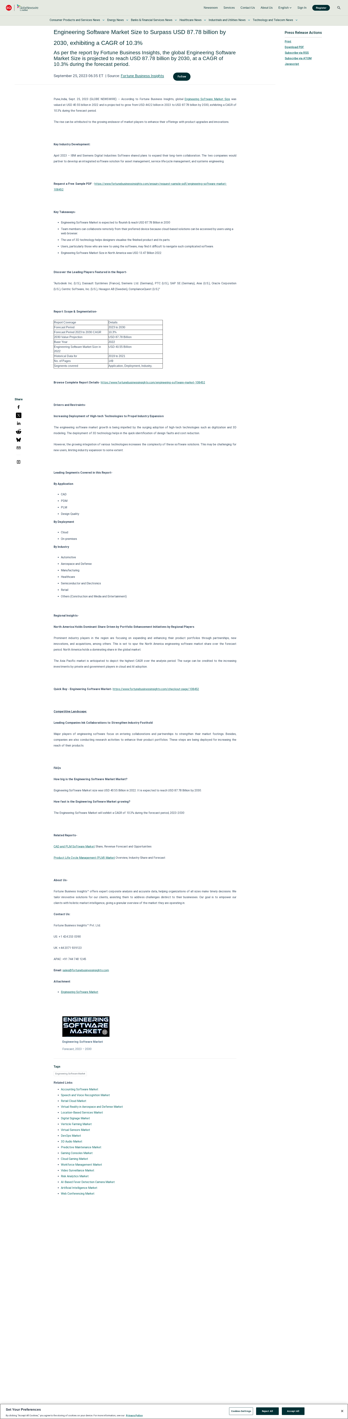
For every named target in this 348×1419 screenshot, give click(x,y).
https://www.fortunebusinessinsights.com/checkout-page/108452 (156, 689)
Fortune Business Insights (142, 76)
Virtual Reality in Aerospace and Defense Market (92, 1106)
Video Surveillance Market (77, 1170)
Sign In (301, 7)
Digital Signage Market (75, 1118)
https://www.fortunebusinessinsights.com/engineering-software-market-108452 (153, 382)
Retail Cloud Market (73, 1101)
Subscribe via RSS (297, 52)
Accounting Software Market (79, 1089)
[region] (174, 1411)
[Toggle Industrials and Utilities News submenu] (249, 20)
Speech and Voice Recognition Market (85, 1095)
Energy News (115, 20)
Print (288, 41)
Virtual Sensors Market (75, 1130)
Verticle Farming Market (76, 1124)
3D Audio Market (71, 1141)
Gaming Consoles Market (77, 1153)
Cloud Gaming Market (74, 1159)
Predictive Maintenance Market (81, 1147)
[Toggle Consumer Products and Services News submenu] (103, 20)
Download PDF (294, 47)
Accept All (293, 1411)
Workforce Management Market (81, 1164)
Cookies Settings (241, 1411)
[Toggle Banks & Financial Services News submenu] (176, 20)
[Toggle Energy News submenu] (127, 20)
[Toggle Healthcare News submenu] (205, 20)
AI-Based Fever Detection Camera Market (88, 1182)
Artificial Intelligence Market (79, 1188)
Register (321, 7)
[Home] (22, 8)
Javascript (292, 64)
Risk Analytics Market (75, 1176)
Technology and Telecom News (273, 20)
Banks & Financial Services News (151, 20)
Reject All (267, 1411)
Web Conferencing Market (77, 1193)
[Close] (342, 1411)
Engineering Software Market (79, 992)
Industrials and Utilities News (227, 20)
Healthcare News (190, 20)
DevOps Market (71, 1135)
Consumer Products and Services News (75, 20)
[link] (211, 7)
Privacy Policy (134, 1415)
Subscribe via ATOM (298, 58)
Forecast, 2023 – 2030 (77, 1049)
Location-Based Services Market (82, 1112)
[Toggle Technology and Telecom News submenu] (296, 20)
